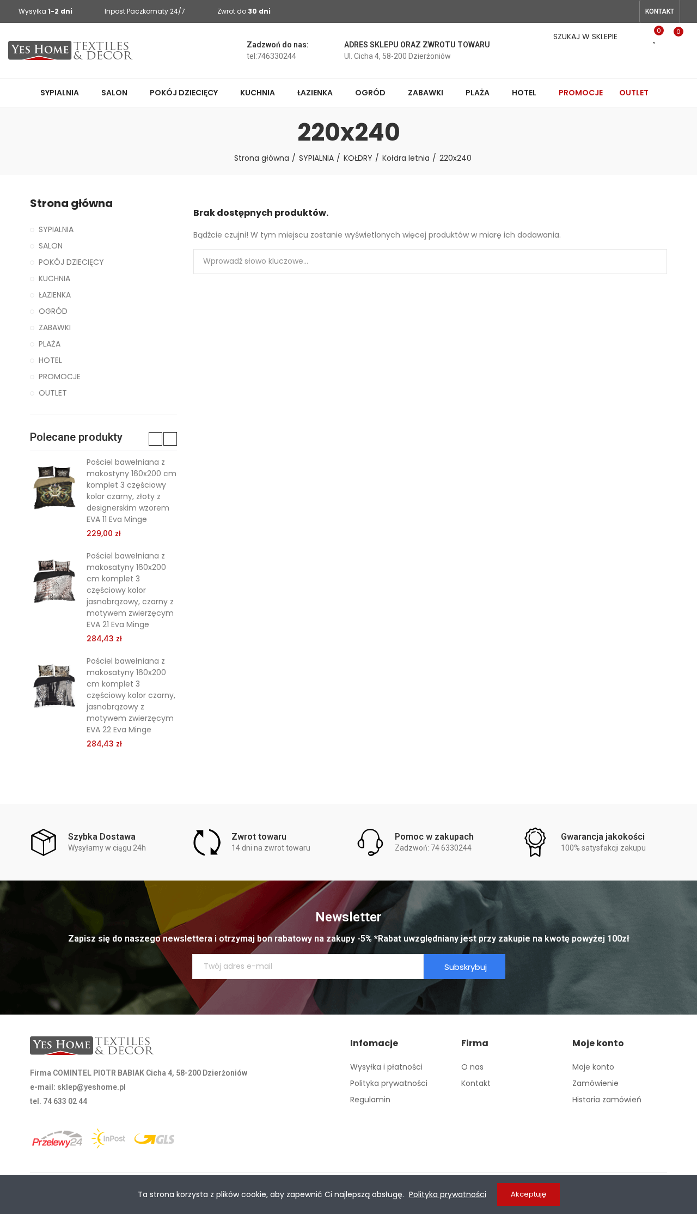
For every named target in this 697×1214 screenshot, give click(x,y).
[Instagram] (628, 11)
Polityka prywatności (447, 1194)
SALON (51, 245)
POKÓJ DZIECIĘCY (71, 262)
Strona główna (71, 203)
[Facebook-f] (610, 11)
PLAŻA (49, 343)
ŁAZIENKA (55, 294)
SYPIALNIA (56, 229)
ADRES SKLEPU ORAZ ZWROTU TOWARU (417, 44)
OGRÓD (53, 311)
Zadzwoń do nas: (278, 44)
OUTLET (53, 392)
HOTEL (50, 360)
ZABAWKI (55, 327)
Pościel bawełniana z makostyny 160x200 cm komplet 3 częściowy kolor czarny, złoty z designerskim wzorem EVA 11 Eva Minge (131, 491)
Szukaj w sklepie (649, 261)
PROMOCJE (60, 376)
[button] (659, 11)
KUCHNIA (54, 278)
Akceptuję (528, 1194)
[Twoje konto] (675, 64)
